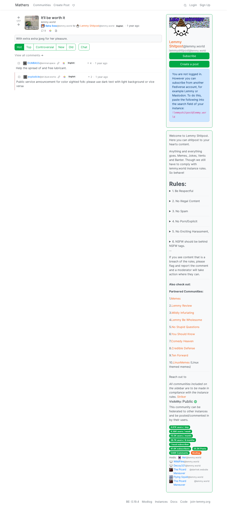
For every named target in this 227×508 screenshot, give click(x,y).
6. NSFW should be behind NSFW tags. (188, 244)
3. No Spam (180, 211)
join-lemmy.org (200, 501)
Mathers (22, 5)
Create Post (62, 5)
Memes (176, 298)
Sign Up (205, 5)
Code (183, 501)
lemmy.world (48, 21)
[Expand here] (32, 23)
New (61, 47)
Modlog (196, 453)
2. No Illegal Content (186, 201)
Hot (19, 47)
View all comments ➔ (29, 55)
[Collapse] (19, 63)
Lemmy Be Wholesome (186, 320)
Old (71, 47)
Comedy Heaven (182, 341)
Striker (181, 396)
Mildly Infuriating (183, 312)
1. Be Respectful (182, 191)
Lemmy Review (182, 305)
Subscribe (189, 56)
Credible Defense (183, 348)
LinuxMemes (181, 362)
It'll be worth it (53, 18)
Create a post (189, 64)
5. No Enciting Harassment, (190, 231)
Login (193, 5)
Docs (173, 501)
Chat (84, 47)
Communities (42, 5)
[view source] (56, 31)
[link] (50, 31)
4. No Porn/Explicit (184, 221)
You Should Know (183, 334)
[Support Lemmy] (73, 5)
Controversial (45, 47)
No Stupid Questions (185, 327)
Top (28, 47)
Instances (161, 501)
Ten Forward (179, 355)
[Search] (185, 5)
